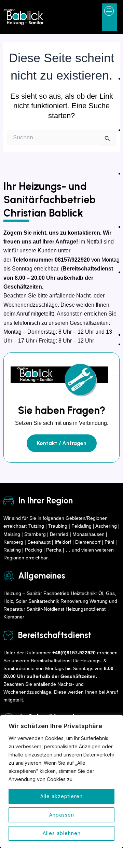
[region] (61, 781)
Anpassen (61, 815)
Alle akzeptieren (61, 796)
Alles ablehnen (62, 833)
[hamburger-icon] (109, 10)
